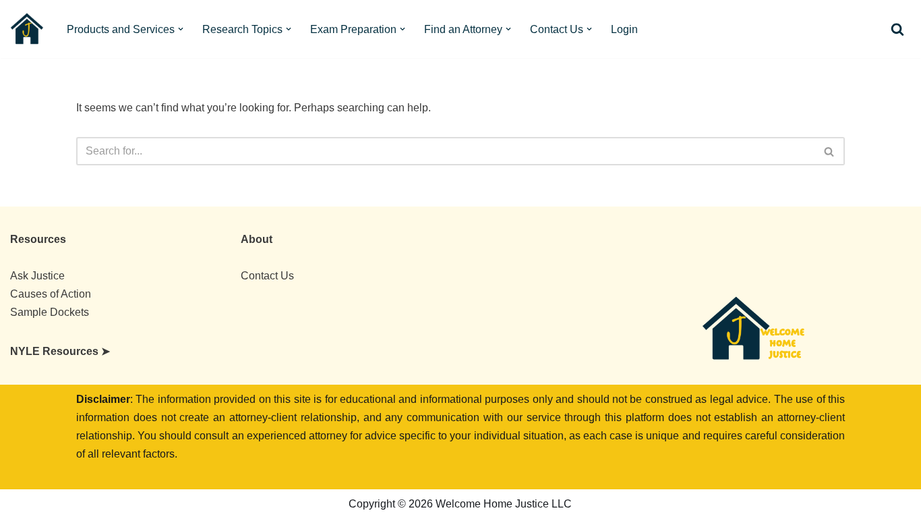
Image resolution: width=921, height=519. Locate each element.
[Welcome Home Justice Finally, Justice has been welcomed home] (27, 29)
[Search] (897, 29)
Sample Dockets (49, 312)
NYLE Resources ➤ (60, 351)
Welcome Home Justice (120, 504)
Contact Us (267, 275)
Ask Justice (37, 275)
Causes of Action (50, 294)
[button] (180, 29)
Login (624, 29)
